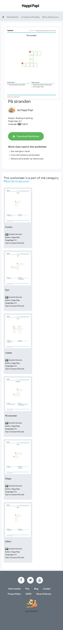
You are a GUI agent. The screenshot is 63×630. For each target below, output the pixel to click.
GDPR (28, 594)
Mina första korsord (52, 17)
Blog (36, 589)
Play (27, 589)
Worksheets (12, 17)
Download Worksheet (27, 136)
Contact (46, 589)
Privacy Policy (14, 594)
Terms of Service (43, 594)
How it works (14, 589)
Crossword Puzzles (30, 17)
